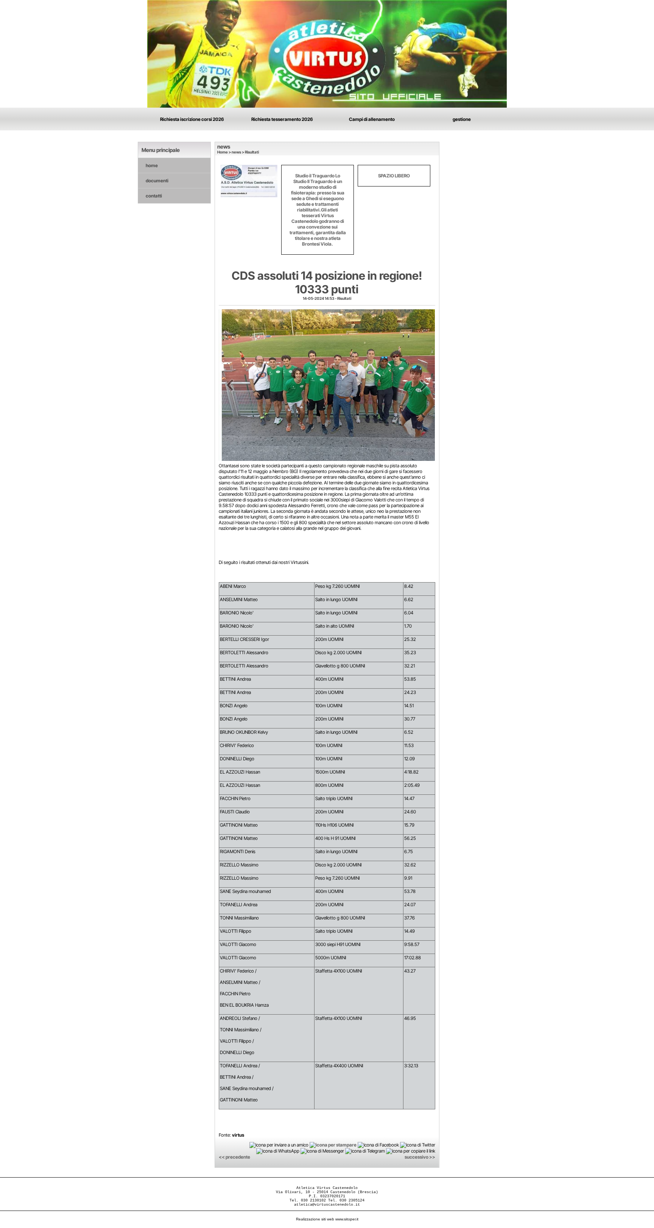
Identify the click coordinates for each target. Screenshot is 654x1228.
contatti (154, 196)
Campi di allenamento (372, 119)
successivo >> (420, 1157)
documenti (157, 180)
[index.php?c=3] (327, 53)
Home (222, 152)
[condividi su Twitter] (417, 1144)
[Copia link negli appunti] (410, 1151)
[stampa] (333, 1144)
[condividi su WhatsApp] (277, 1151)
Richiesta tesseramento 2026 (282, 119)
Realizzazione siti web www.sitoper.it (327, 1219)
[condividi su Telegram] (365, 1151)
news (236, 152)
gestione (462, 119)
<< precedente (234, 1157)
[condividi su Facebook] (378, 1144)
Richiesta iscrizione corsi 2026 (192, 119)
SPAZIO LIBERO (394, 176)
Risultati (252, 152)
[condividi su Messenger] (322, 1151)
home (152, 165)
